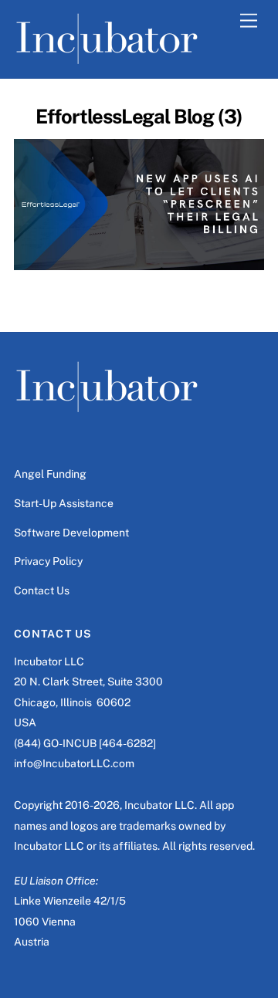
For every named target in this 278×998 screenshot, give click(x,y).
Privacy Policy (48, 561)
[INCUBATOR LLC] (107, 58)
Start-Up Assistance (64, 503)
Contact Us (42, 590)
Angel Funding (50, 474)
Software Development (71, 532)
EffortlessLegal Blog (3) (139, 116)
